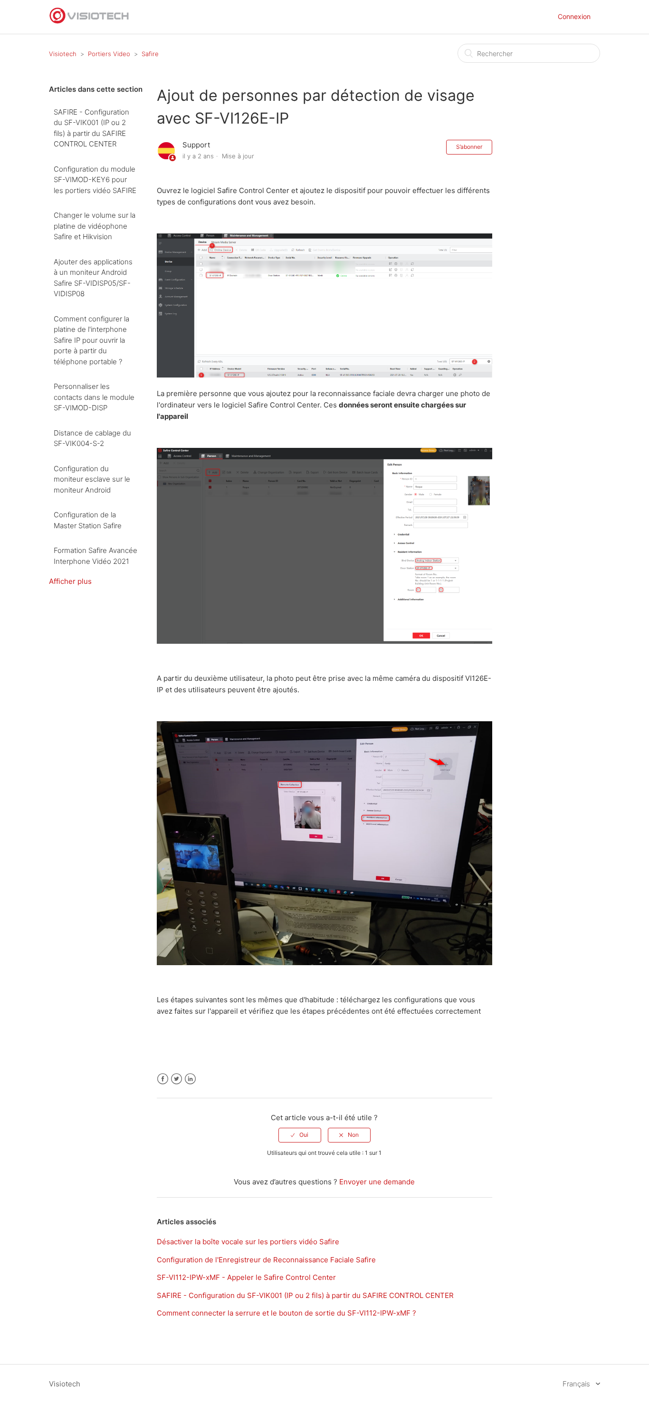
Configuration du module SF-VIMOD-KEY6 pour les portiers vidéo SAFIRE (95, 180)
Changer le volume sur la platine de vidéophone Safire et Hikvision (94, 226)
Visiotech (62, 54)
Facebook (163, 1079)
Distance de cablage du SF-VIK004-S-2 (92, 438)
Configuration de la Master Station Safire (88, 520)
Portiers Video (109, 54)
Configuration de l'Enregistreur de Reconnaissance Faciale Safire (266, 1259)
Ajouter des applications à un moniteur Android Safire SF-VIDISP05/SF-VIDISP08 (93, 278)
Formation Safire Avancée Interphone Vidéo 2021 (95, 556)
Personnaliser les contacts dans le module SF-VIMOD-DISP (94, 397)
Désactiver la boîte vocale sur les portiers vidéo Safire (248, 1241)
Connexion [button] (574, 16)
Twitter (176, 1079)
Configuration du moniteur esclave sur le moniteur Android (92, 479)
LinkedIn (190, 1079)
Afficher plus (70, 581)
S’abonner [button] (469, 146)
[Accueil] (89, 21)
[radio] (299, 1135)
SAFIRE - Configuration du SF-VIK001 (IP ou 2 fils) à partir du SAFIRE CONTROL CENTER (91, 128)
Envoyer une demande (377, 1181)
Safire (150, 54)
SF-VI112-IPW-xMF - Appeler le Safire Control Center (246, 1277)
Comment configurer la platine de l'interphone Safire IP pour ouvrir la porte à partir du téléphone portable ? (91, 340)
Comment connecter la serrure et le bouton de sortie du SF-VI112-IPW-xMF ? (286, 1312)
